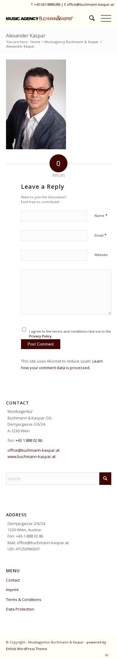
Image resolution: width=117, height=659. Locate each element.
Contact (13, 580)
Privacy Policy (40, 336)
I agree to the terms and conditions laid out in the (70, 334)
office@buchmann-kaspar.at (90, 4)
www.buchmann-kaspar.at (32, 456)
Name (100, 215)
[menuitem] (89, 18)
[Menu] (103, 18)
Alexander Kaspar (26, 35)
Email (100, 235)
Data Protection (20, 609)
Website (101, 254)
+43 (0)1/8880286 (47, 4)
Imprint (12, 589)
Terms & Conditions (23, 599)
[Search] (89, 18)
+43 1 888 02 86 (29, 440)
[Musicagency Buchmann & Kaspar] (48, 18)
